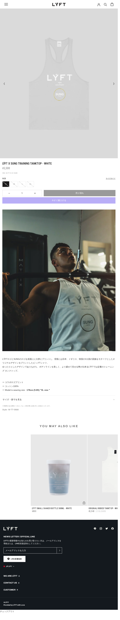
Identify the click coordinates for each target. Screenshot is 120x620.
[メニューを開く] (6, 4)
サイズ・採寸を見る (12, 399)
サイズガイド (110, 178)
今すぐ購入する (59, 200)
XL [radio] (30, 184)
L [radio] (22, 184)
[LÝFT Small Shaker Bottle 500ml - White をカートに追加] (84, 503)
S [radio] (5, 184)
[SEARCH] (105, 4)
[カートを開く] (112, 4)
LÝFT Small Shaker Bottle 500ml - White (52, 508)
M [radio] (14, 184)
